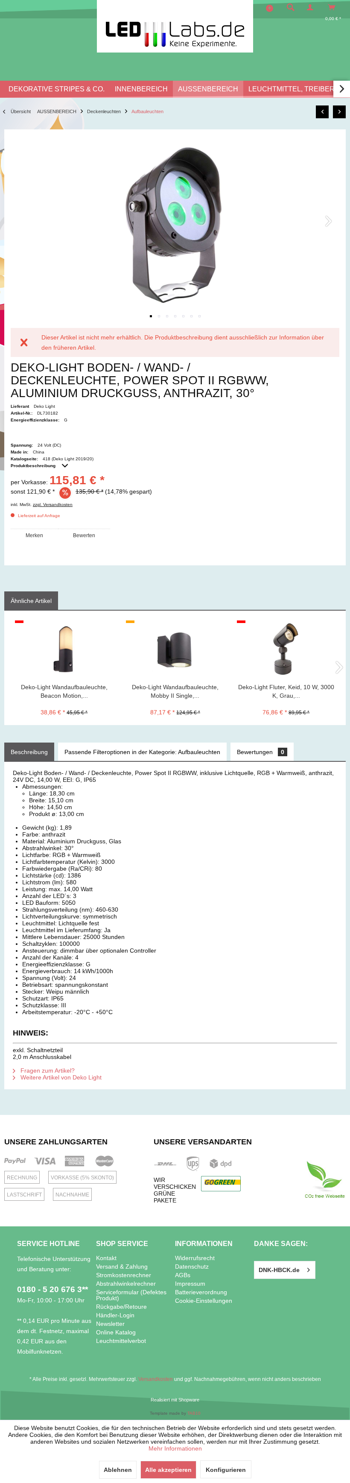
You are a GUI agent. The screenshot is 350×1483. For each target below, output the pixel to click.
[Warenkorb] (334, 7)
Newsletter (110, 1323)
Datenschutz (192, 1266)
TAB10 (194, 1413)
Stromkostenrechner (123, 1275)
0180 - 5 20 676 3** (52, 1289)
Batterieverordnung (201, 1292)
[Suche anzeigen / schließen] (291, 7)
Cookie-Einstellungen (203, 1300)
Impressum (190, 1283)
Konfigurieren (226, 1469)
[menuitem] (288, 7)
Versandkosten (155, 1379)
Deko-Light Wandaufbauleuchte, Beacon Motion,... (64, 691)
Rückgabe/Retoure (121, 1306)
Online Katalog (116, 1332)
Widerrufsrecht (195, 1258)
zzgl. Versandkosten (53, 504)
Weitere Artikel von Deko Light (60, 1077)
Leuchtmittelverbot (121, 1340)
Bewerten (84, 535)
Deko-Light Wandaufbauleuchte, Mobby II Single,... (175, 691)
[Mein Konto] (312, 7)
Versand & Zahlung (122, 1266)
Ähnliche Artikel (31, 600)
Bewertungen (260, 752)
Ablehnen (118, 1469)
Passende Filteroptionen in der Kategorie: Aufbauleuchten (142, 752)
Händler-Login (115, 1315)
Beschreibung (29, 752)
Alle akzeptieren (168, 1469)
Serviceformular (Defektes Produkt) (131, 1295)
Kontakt (106, 1258)
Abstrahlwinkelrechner (126, 1283)
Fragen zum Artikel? (47, 1070)
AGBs (182, 1275)
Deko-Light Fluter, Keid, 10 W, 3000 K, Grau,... (286, 691)
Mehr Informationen (175, 1448)
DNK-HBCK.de (279, 1270)
